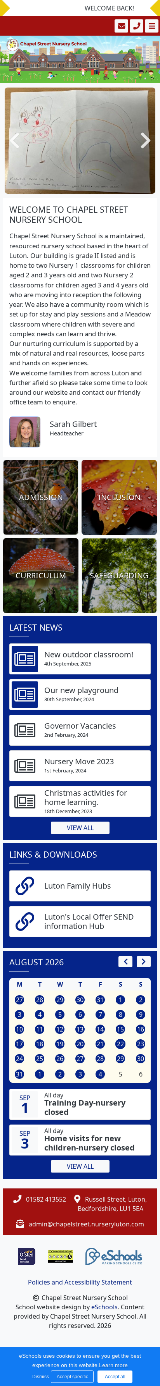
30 (80, 1000)
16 (140, 1029)
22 (120, 1044)
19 (59, 1044)
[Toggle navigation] (150, 26)
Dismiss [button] (39, 1376)
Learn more (113, 1365)
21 (100, 1044)
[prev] (125, 961)
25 (39, 1058)
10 (19, 1029)
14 (100, 1029)
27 (19, 1000)
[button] (14, 141)
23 (140, 1044)
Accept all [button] (115, 1376)
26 (59, 1058)
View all (80, 828)
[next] (144, 961)
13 (80, 1029)
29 (59, 1000)
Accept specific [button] (72, 1376)
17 (19, 1044)
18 (39, 1044)
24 (19, 1058)
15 (120, 1029)
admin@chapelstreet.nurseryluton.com (86, 1224)
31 (100, 1000)
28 (39, 1000)
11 (39, 1029)
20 (80, 1044)
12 (59, 1029)
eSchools (104, 1307)
